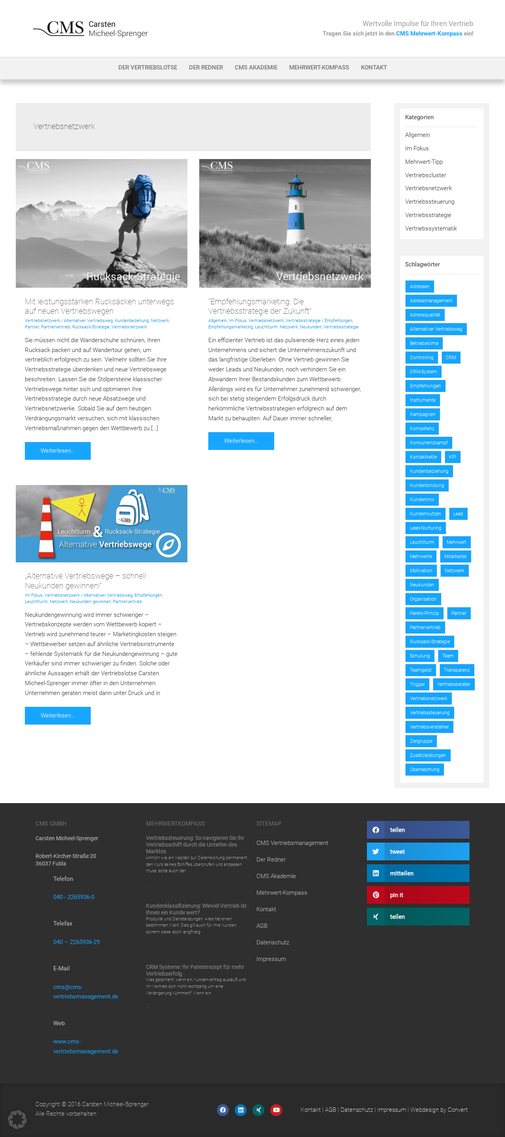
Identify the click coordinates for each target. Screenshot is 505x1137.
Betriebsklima (424, 343)
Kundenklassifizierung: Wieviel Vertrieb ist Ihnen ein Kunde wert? (196, 909)
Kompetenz (422, 428)
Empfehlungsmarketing (230, 327)
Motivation (421, 570)
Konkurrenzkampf (429, 443)
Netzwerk (160, 320)
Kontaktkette (423, 457)
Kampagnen (423, 414)
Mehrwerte (421, 556)
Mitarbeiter (455, 556)
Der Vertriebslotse (147, 67)
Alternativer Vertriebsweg (88, 320)
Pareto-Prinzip (424, 613)
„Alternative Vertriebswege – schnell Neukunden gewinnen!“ (85, 580)
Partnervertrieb (55, 327)
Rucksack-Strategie (91, 327)
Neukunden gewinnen (90, 601)
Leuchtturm (266, 327)
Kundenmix (422, 499)
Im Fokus (238, 320)
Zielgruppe (421, 741)
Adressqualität (425, 315)
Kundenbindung (427, 485)
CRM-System (423, 372)
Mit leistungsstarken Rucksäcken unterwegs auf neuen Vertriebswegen (99, 306)
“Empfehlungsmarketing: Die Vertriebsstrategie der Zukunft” (259, 306)
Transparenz (457, 670)
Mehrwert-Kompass (319, 67)
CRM (451, 357)
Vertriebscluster (425, 175)
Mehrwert (456, 542)
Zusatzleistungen (428, 755)
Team (448, 656)
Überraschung (425, 769)
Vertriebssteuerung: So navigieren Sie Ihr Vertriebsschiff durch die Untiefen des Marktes (195, 844)
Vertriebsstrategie (303, 320)
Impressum (271, 959)
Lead (458, 514)
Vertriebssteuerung (429, 201)
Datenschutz (272, 942)
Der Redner (206, 67)
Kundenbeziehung (132, 320)
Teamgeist (421, 670)
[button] (418, 830)
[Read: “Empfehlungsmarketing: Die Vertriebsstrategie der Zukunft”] (285, 223)
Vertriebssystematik (431, 228)
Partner (32, 327)
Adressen (420, 286)
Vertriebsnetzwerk (42, 320)
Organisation (423, 599)
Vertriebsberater (453, 684)
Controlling (422, 357)
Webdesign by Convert (439, 1109)
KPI (452, 457)
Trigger (417, 684)
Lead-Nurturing (425, 528)
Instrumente (423, 400)
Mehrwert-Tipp (424, 161)
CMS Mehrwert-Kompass (429, 33)
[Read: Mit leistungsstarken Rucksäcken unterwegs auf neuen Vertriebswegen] (101, 223)
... (148, 883)
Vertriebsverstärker (429, 727)
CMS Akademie (256, 67)
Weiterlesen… (61, 448)
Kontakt (374, 67)
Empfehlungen (338, 320)
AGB (261, 925)
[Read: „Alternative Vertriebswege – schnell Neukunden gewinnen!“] (101, 523)
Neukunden (311, 327)
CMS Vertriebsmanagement (292, 843)
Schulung (420, 656)
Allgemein (217, 320)
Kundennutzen (425, 514)
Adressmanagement (431, 300)
